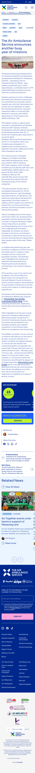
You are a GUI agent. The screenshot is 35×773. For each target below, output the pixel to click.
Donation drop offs (8, 638)
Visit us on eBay (17, 729)
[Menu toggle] (32, 7)
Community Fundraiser (6, 671)
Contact (21, 673)
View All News (12, 487)
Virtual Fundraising (25, 647)
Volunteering (23, 634)
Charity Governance (8, 687)
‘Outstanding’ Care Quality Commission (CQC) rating (13, 300)
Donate (18, 421)
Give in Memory (7, 642)
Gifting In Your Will (8, 653)
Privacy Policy (15, 608)
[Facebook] (7, 628)
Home (3, 12)
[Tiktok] (12, 628)
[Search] (26, 7)
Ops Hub (22, 680)
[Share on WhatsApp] (12, 444)
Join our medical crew (7, 666)
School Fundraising (25, 643)
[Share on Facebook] (4, 444)
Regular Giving (7, 649)
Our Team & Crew (7, 662)
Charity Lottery (7, 634)
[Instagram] (3, 628)
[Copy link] (16, 444)
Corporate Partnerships (23, 639)
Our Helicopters (7, 684)
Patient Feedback (25, 684)
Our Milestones (7, 680)
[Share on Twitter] (8, 444)
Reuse (4, 657)
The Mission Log (24, 662)
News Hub (12, 12)
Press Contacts (24, 677)
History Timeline (7, 676)
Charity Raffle (6, 645)
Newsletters (23, 669)
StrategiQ (20, 762)
